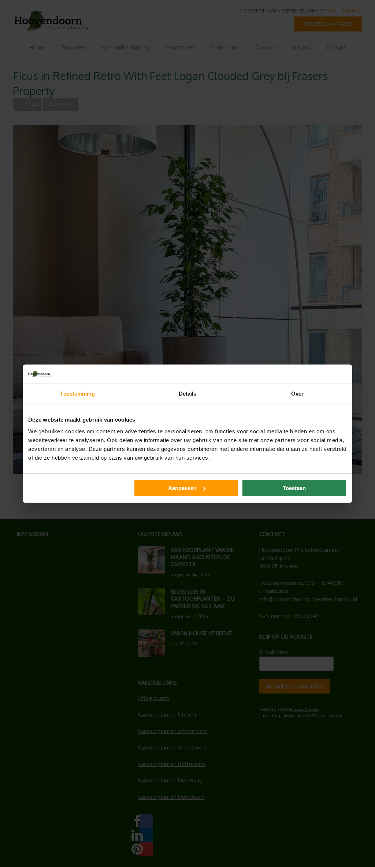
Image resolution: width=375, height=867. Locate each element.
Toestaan (294, 488)
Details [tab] (188, 393)
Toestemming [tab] (77, 393)
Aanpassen (182, 488)
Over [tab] (297, 393)
